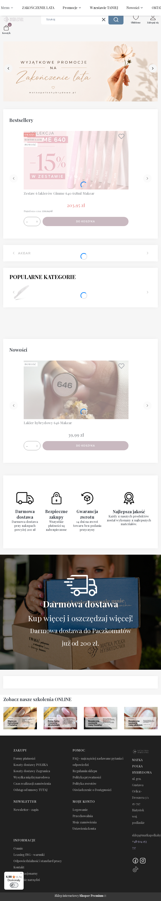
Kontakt (18, 867)
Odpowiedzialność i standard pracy (37, 861)
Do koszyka (85, 221)
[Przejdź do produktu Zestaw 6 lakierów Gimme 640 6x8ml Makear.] (76, 160)
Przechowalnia (83, 816)
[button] (115, 19)
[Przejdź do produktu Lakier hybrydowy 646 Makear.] (76, 390)
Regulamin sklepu (85, 771)
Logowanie (80, 810)
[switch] (14, 885)
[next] (152, 68)
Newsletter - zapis (26, 810)
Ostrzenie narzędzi (26, 880)
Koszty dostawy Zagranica (31, 771)
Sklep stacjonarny (25, 873)
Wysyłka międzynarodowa (31, 777)
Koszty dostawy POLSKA (30, 765)
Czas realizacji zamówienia (32, 784)
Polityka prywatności (87, 777)
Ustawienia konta (84, 829)
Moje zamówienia (85, 822)
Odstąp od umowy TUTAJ (30, 790)
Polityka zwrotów (84, 784)
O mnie (18, 848)
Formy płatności (24, 758)
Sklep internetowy (79, 896)
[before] (8, 68)
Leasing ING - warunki (28, 855)
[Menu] (21, 874)
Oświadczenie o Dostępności (92, 790)
